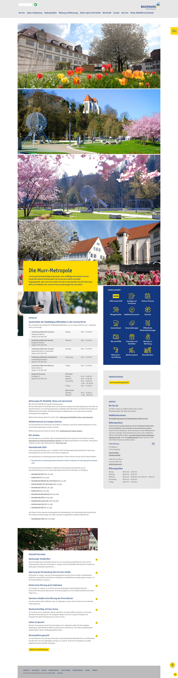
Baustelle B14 (147, 355)
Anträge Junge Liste (42, 504)
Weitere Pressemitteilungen (39, 650)
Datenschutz (35, 670)
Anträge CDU (40, 477)
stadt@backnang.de (115, 464)
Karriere (124, 13)
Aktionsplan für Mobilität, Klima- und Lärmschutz (76, 417)
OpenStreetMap (114, 453)
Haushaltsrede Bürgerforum (45, 494)
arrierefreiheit (54, 670)
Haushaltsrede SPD (42, 487)
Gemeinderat (116, 328)
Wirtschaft (107, 13)
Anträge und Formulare (132, 302)
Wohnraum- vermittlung (116, 356)
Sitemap (87, 670)
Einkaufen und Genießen (131, 342)
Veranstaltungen (131, 328)
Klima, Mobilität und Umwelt (142, 13)
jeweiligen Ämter (132, 438)
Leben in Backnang (34, 13)
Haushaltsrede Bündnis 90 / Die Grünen (48, 481)
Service (22, 13)
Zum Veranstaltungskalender (119, 382)
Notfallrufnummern (131, 314)
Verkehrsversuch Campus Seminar (71, 431)
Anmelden (60, 673)
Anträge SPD (40, 491)
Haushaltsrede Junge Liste (44, 501)
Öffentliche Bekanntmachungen (148, 329)
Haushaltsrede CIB (41, 507)
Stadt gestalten (50, 13)
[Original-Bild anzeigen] (89, 153)
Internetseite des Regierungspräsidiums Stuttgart (45, 441)
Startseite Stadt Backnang (150, 7)
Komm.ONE (52, 673)
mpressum (26, 670)
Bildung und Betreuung (68, 13)
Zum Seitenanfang (175, 674)
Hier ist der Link (61, 443)
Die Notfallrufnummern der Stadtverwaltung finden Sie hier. (128, 419)
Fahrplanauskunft (114, 455)
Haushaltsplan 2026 (43, 519)
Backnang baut (132, 355)
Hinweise (95, 670)
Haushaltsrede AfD (42, 497)
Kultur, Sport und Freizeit (90, 13)
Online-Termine (148, 301)
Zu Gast (116, 13)
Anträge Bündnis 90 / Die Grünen (46, 484)
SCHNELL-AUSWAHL (174, 30)
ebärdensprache (78, 670)
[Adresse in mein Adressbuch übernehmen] (153, 444)
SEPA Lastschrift (116, 301)
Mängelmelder (115, 314)
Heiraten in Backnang (147, 342)
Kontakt (44, 670)
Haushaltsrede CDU (42, 474)
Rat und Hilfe (116, 341)
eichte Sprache (65, 670)
